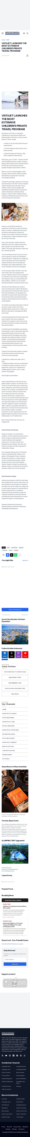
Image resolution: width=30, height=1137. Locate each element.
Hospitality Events (9, 713)
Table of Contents (21, 1114)
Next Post (24, 615)
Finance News (7, 754)
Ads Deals (15, 694)
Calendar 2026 (20, 1099)
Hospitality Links (6, 1102)
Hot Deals (6, 758)
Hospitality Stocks (21, 1105)
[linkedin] (13, 1055)
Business (21, 547)
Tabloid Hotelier (8, 750)
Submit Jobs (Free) (21, 1111)
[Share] (26, 55)
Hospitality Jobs (8, 721)
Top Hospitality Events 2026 (15, 672)
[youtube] (6, 1055)
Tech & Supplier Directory (15, 688)
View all (24, 560)
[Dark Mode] (24, 33)
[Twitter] (11, 555)
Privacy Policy (17, 1127)
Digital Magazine (8, 726)
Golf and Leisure (8, 738)
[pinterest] (17, 1055)
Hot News (4, 550)
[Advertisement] (15, 15)
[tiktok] (24, 1055)
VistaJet (16, 550)
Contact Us (21, 1129)
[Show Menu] (2, 33)
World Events (5, 1105)
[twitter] (2, 1055)
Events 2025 (19, 1102)
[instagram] (10, 1055)
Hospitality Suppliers (10, 730)
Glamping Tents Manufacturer (10, 869)
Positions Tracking (21, 1108)
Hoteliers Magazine (7, 1078)
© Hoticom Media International (19, 1132)
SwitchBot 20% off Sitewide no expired (12, 944)
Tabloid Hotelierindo (7, 1081)
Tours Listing (19, 1117)
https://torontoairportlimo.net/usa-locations (13, 829)
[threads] (21, 1055)
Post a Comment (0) (15, 609)
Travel (10, 550)
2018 (7, 40)
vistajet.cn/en (5, 422)
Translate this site (6, 1086)
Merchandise (5, 1111)
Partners (8, 1129)
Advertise (4, 1099)
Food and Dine (6, 1075)
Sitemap (18, 1086)
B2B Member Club (15, 683)
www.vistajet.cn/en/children (10, 375)
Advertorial (14, 547)
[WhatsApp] (15, 555)
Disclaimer (25, 1127)
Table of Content (6, 1089)
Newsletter (5, 1108)
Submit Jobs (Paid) (7, 1114)
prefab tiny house (6, 867)
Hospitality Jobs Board (20, 1082)
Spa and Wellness (8, 734)
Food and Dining (8, 717)
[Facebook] (7, 555)
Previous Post (6, 615)
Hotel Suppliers (20, 1075)
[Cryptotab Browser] (5, 659)
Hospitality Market (9, 742)
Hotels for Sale (6, 1117)
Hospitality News (6, 1066)
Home (3, 40)
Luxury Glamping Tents (8, 871)
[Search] (27, 33)
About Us (9, 1127)
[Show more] (19, 555)
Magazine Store (15, 677)
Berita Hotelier (8, 746)
